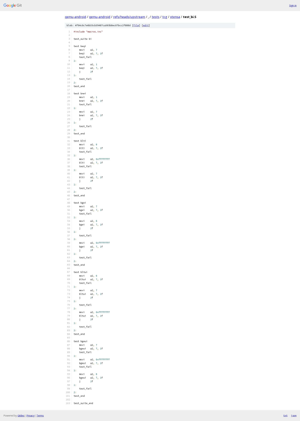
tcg (164, 17)
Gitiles (21, 415)
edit (146, 25)
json (294, 415)
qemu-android (75, 17)
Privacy (30, 415)
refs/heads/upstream (129, 17)
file (136, 25)
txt (285, 415)
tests (155, 17)
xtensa (175, 17)
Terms (40, 415)
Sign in (293, 5)
